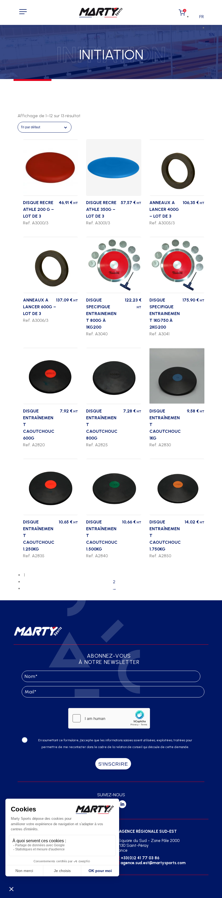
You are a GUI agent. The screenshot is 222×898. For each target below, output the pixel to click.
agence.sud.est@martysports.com (152, 862)
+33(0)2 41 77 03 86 (140, 858)
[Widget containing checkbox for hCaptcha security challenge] (109, 718)
